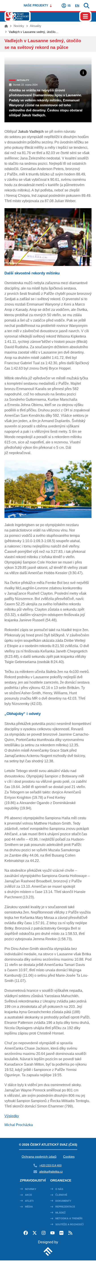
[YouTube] (52, 1233)
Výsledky (11, 1116)
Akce (28, 1194)
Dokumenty (63, 1200)
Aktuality (35, 26)
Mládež (60, 1212)
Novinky (19, 26)
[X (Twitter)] (34, 1233)
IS (69, 5)
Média (29, 1206)
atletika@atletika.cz (51, 1171)
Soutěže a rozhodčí (69, 1224)
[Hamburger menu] (85, 16)
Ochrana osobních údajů (39, 1156)
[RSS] (70, 1233)
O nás (59, 1189)
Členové (61, 1194)
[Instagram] (43, 1233)
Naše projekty (36, 5)
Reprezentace (65, 1206)
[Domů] (6, 26)
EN (77, 5)
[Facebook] (25, 1233)
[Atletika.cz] (17, 16)
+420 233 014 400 (50, 1165)
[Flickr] (61, 1233)
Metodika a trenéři (68, 1218)
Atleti (29, 1200)
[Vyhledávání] (86, 5)
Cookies (69, 1156)
